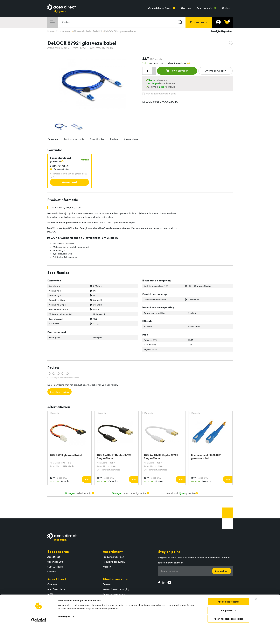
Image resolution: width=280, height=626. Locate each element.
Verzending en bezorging (116, 589)
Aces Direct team (56, 589)
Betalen (107, 584)
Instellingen (64, 616)
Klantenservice (115, 578)
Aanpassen (226, 610)
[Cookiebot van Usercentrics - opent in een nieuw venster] (38, 620)
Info (86, 479)
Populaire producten (114, 561)
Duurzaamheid (204, 8)
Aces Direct (56, 578)
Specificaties (97, 139)
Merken (107, 566)
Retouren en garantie (114, 593)
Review (114, 139)
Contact (226, 8)
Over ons (186, 8)
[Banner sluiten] (256, 599)
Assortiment (113, 551)
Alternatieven (131, 139)
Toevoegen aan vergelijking (160, 93)
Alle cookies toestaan (228, 601)
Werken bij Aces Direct (159, 8)
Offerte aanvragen (215, 70)
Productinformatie (74, 139)
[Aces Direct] (61, 8)
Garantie (53, 139)
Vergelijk (55, 412)
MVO (50, 593)
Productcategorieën (113, 556)
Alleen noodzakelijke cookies (228, 619)
